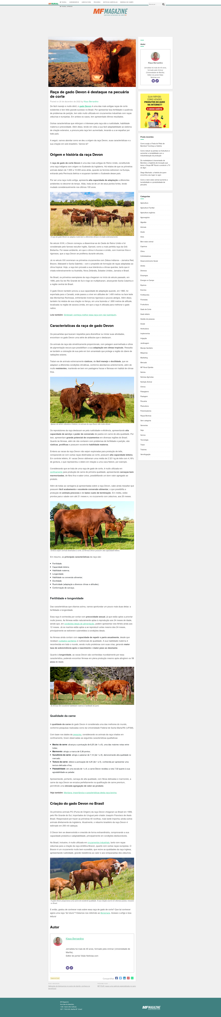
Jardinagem (144, 343)
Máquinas (144, 353)
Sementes (144, 425)
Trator (142, 445)
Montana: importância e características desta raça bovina (90, 792)
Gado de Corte (55, 978)
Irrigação (143, 338)
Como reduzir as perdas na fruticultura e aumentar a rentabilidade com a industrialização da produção (155, 153)
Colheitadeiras (145, 256)
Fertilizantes (144, 295)
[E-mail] (67, 968)
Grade (142, 324)
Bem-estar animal (146, 241)
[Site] (71, 968)
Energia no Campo (126, 2)
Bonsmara (105, 912)
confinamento (56, 471)
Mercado (143, 362)
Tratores (143, 449)
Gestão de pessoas (147, 319)
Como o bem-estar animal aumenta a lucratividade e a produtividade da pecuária (154, 182)
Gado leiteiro (145, 314)
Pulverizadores (145, 411)
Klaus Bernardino (75, 938)
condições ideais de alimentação (79, 623)
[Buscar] (163, 4)
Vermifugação (145, 454)
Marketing (144, 357)
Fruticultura (144, 304)
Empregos (144, 275)
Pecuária (97, 2)
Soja (142, 430)
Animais (143, 227)
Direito (142, 266)
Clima (142, 251)
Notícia (142, 372)
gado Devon (85, 106)
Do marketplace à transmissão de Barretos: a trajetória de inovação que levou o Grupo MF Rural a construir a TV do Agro (155, 164)
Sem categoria (145, 420)
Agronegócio (74, 2)
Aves (142, 237)
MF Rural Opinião (66, 6)
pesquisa (77, 734)
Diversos (143, 270)
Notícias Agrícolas (110, 2)
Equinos (143, 285)
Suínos (142, 435)
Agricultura (86, 2)
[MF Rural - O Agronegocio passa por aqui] (53, 4)
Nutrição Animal (146, 382)
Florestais (144, 299)
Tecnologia (144, 440)
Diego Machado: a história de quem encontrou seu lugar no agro (153, 173)
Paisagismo (144, 391)
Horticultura (144, 328)
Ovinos (142, 386)
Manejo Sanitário (146, 348)
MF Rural (63, 2)
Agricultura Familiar (147, 208)
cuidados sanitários (67, 640)
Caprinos (143, 246)
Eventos (143, 290)
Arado (142, 232)
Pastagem (144, 396)
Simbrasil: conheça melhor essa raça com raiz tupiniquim (90, 314)
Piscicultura (144, 406)
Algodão (143, 222)
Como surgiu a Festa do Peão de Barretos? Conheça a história (152, 144)
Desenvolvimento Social (149, 261)
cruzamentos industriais (98, 842)
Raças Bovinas (145, 415)
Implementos (145, 333)
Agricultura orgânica (147, 212)
